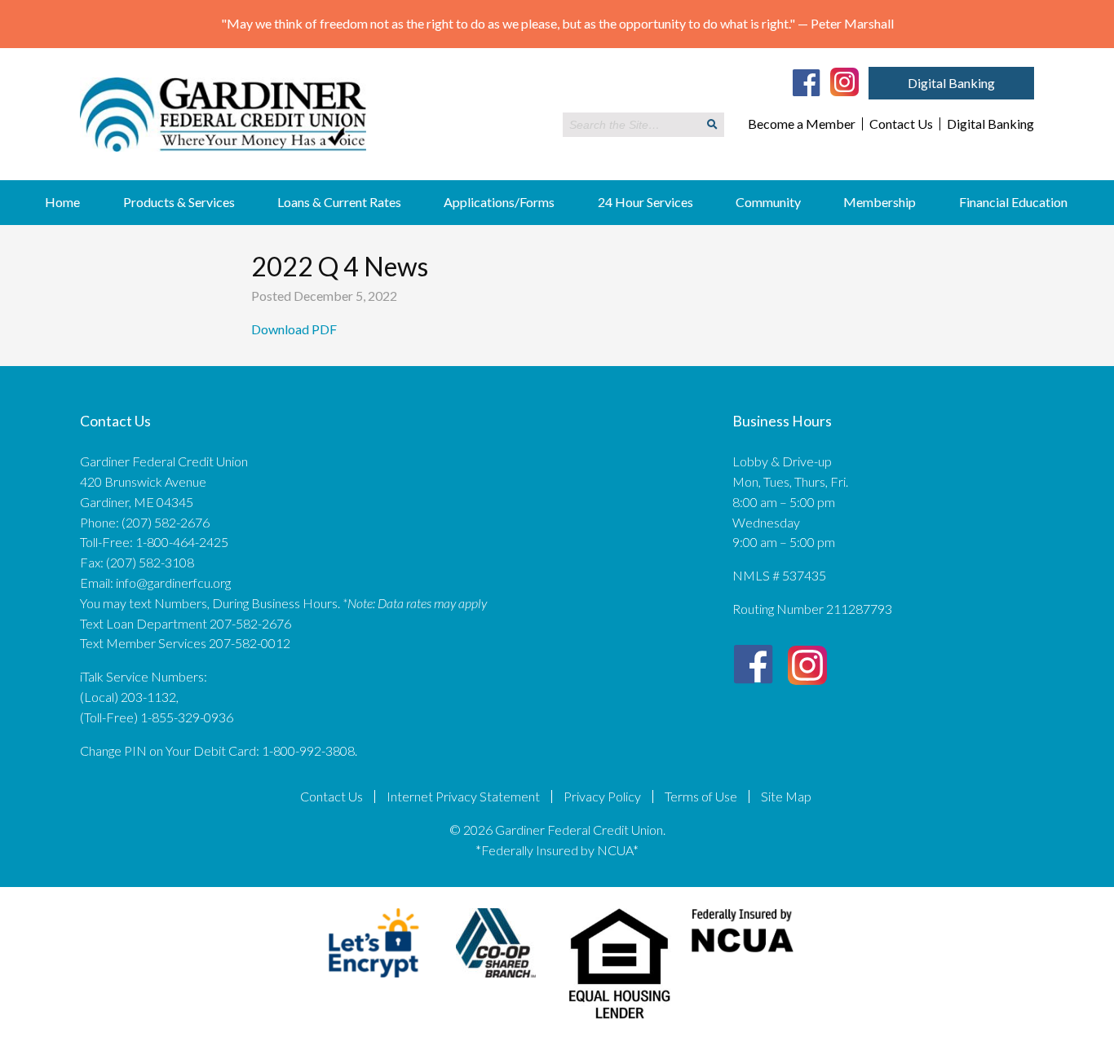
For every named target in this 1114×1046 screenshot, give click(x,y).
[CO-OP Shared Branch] (496, 980)
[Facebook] (806, 82)
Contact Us (901, 123)
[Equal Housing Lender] (620, 1022)
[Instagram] (844, 80)
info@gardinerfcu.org (173, 582)
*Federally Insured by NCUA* (557, 850)
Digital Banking (951, 82)
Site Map (786, 796)
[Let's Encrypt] (374, 980)
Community (768, 202)
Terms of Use (701, 796)
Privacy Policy (602, 796)
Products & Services (179, 202)
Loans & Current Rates (339, 202)
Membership (879, 202)
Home (62, 202)
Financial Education (1013, 202)
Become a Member (801, 123)
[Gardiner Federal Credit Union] (223, 162)
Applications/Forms (499, 202)
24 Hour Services (645, 202)
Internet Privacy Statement (463, 796)
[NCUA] (743, 956)
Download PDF (295, 329)
